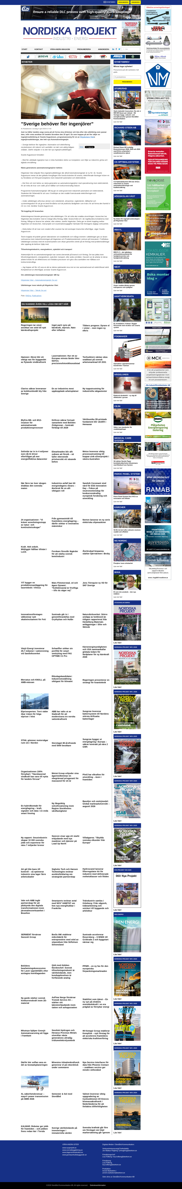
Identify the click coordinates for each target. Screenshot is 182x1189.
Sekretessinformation (98, 1185)
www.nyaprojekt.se (69, 1148)
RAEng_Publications (33, 296)
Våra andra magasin (60, 49)
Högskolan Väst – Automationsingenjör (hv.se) (39, 280)
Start (24, 49)
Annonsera (135, 2)
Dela (81, 147)
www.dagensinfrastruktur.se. (72, 1152)
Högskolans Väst (87, 137)
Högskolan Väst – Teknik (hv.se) (33, 290)
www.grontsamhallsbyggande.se (74, 1155)
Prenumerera (123, 2)
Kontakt (39, 49)
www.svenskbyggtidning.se (72, 1150)
